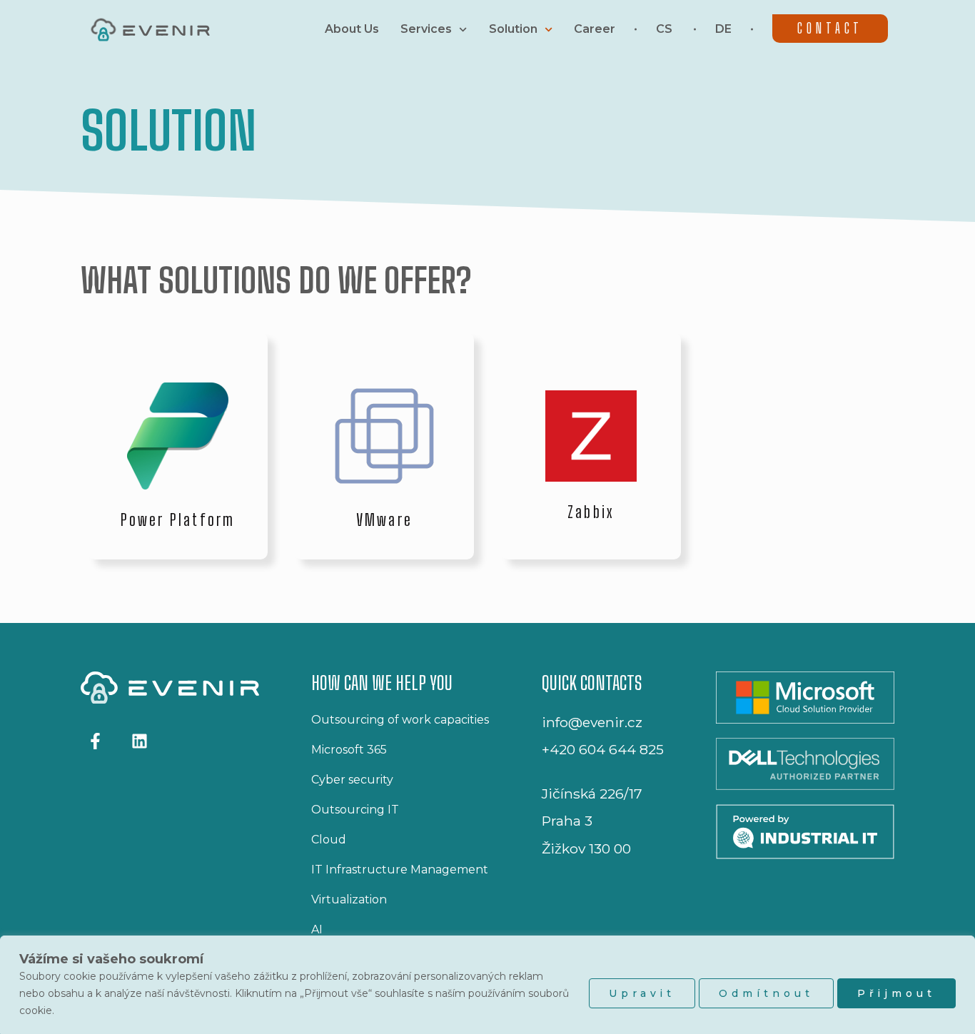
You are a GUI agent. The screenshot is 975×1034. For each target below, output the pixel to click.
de (723, 29)
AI (317, 929)
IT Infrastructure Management (399, 869)
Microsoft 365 (349, 749)
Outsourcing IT (355, 809)
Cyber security (352, 779)
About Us (352, 29)
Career (594, 29)
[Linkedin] (138, 740)
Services (426, 29)
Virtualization (349, 899)
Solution (513, 29)
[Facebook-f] (95, 740)
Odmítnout (766, 993)
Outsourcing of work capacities (400, 719)
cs (664, 29)
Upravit (642, 993)
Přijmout (896, 993)
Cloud (328, 839)
